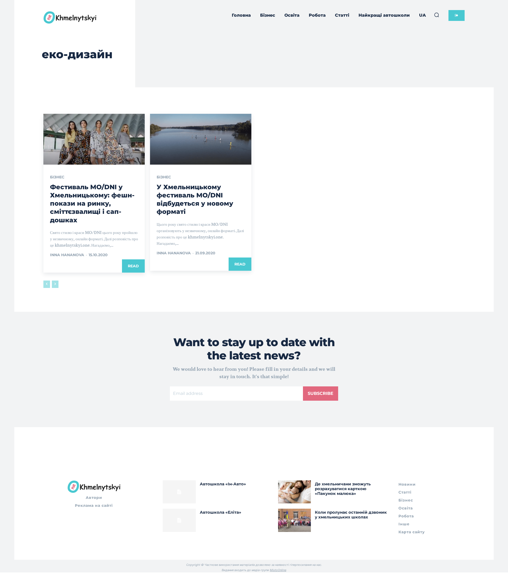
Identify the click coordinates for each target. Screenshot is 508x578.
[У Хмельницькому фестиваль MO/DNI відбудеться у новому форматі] (200, 139)
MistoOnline (278, 570)
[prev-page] (46, 284)
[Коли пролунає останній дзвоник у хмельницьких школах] (294, 520)
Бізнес (57, 177)
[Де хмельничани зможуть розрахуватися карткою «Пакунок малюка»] (294, 491)
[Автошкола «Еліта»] (179, 520)
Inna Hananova (67, 254)
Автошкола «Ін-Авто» (223, 483)
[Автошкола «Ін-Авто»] (179, 491)
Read (133, 266)
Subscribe (320, 393)
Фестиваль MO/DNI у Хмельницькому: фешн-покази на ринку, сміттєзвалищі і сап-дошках (92, 203)
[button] (436, 15)
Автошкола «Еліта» (220, 512)
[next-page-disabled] (55, 284)
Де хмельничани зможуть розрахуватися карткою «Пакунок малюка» (343, 488)
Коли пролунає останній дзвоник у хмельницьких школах (351, 515)
